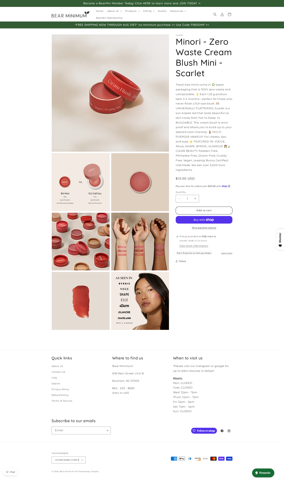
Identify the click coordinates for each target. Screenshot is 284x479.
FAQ (54, 377)
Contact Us (58, 371)
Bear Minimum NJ (69, 471)
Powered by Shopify (89, 471)
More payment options (204, 227)
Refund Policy (60, 394)
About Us (57, 366)
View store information (193, 245)
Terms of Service (62, 400)
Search (56, 383)
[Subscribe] (107, 430)
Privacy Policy (60, 389)
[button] (114, 11)
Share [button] (182, 261)
